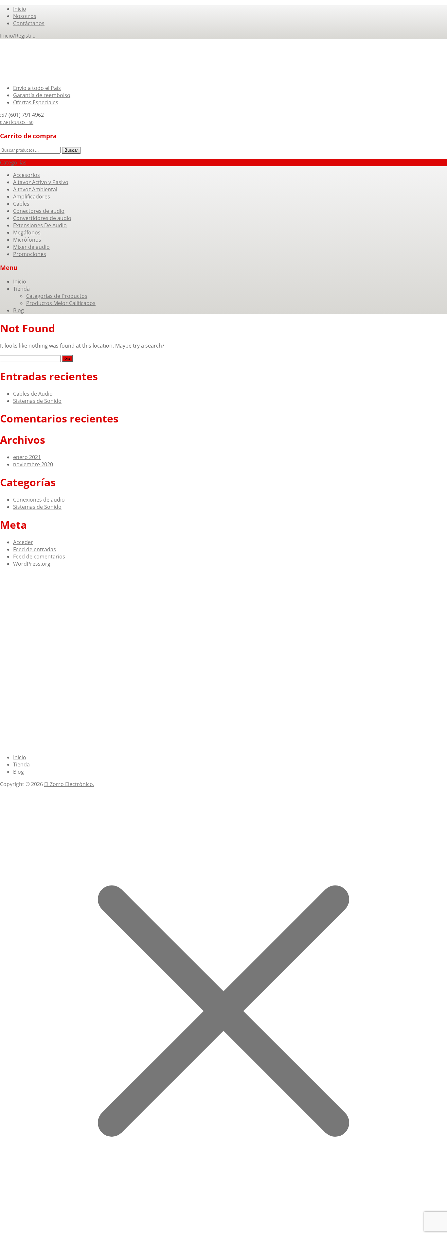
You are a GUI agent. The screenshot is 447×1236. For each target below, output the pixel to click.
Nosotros (24, 16)
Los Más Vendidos (35, 619)
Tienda (21, 288)
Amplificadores (31, 196)
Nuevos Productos (128, 619)
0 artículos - (16, 122)
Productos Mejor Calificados (61, 303)
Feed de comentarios (39, 556)
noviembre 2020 (33, 464)
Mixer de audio (31, 246)
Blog (18, 310)
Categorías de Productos (56, 296)
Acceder (23, 542)
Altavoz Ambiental (35, 189)
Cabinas (23, 591)
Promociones (29, 254)
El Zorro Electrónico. (69, 784)
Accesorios (26, 175)
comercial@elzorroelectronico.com (56, 660)
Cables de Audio (33, 393)
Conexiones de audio (39, 499)
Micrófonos (27, 239)
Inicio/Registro (18, 35)
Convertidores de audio (42, 218)
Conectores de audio (38, 211)
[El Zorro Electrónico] (29, 75)
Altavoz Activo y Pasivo (40, 182)
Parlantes (46, 591)
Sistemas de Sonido (37, 400)
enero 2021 (27, 457)
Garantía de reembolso (41, 95)
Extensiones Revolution (87, 591)
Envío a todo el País (37, 88)
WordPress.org (31, 563)
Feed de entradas (34, 549)
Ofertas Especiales (35, 102)
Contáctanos (29, 23)
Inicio (19, 8)
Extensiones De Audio (40, 225)
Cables (21, 203)
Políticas (162, 619)
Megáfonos (27, 232)
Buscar (71, 150)
